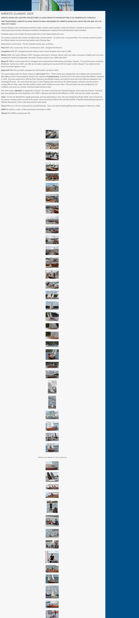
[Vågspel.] (52, 335)
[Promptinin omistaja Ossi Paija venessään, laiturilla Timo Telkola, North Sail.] (52, 187)
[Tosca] (52, 316)
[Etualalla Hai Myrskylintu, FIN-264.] (52, 285)
